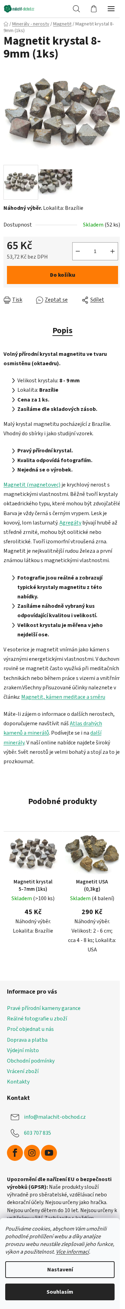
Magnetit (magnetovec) (31, 485)
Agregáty (70, 523)
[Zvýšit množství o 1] (112, 251)
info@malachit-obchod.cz (55, 1117)
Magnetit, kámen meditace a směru (63, 697)
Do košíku (62, 275)
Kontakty (18, 1082)
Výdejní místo (23, 1050)
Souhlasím (60, 1292)
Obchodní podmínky (31, 1061)
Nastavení (60, 1269)
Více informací (72, 1252)
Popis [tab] (62, 330)
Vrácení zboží (23, 1071)
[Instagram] (32, 1153)
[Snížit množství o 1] (78, 251)
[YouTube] (49, 1153)
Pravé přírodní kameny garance (44, 1008)
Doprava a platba (27, 1040)
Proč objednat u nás (30, 1029)
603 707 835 (37, 1133)
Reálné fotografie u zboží (37, 1019)
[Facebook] (15, 1153)
